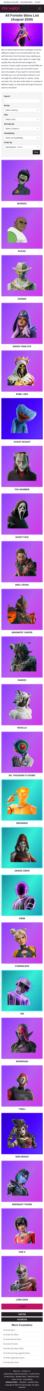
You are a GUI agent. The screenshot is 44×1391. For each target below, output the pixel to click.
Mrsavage (22, 823)
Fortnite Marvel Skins (12, 1339)
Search (7, 96)
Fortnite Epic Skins (11, 1362)
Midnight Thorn (22, 1204)
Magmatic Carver (22, 632)
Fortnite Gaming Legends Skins (16, 1353)
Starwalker (22, 966)
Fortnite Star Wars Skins (13, 1348)
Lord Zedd (22, 1299)
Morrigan (22, 1061)
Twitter (22, 1314)
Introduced (9, 124)
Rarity (7, 105)
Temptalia (22, 1382)
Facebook (22, 1319)
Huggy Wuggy (22, 441)
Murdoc (22, 203)
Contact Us (26, 1371)
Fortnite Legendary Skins (13, 1357)
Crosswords (26, 2)
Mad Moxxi (22, 1156)
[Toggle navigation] (39, 8)
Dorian (22, 298)
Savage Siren (22, 870)
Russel (22, 251)
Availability (9, 133)
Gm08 (22, 918)
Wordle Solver (11, 2)
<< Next (22, 1306)
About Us (16, 1371)
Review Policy (21, 1376)
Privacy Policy (9, 1376)
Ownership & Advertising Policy (16, 1374)
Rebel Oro (22, 394)
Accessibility (27, 1379)
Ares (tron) (22, 584)
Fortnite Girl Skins (11, 1334)
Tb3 (22, 1013)
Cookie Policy (34, 1374)
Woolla (22, 727)
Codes (37, 2)
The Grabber (22, 489)
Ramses (22, 680)
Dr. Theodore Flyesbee (22, 775)
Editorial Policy (33, 1376)
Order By (8, 142)
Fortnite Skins (9, 1330)
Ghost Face (22, 537)
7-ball (22, 1108)
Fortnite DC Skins (10, 1344)
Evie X (22, 1251)
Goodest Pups (33, 1382)
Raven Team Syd (22, 346)
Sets (6, 114)
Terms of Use (17, 1379)
